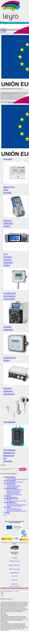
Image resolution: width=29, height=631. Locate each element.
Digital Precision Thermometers (14, 494)
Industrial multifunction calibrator (15, 482)
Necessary (4, 614)
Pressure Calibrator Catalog (13, 485)
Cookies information (8, 591)
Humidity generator (11, 478)
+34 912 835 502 (16, 569)
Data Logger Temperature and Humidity (17, 511)
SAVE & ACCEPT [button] (5, 629)
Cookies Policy (14, 583)
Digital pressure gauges (12, 487)
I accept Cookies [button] (15, 591)
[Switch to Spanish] (3, 21)
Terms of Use (14, 575)
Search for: (3, 469)
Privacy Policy (14, 579)
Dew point (9, 499)
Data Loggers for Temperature (14, 509)
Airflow (8, 513)
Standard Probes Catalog (13, 493)
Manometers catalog (12, 503)
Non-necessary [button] (4, 621)
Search (22, 469)
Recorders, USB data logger (13, 508)
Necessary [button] (3, 612)
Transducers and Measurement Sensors (16, 504)
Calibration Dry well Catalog (14, 492)
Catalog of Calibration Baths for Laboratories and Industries (14, 490)
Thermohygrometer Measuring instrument (17, 479)
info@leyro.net (16, 561)
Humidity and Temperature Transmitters (17, 501)
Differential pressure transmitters (15, 506)
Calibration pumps (11, 484)
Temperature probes (12, 497)
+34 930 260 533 (16, 565)
